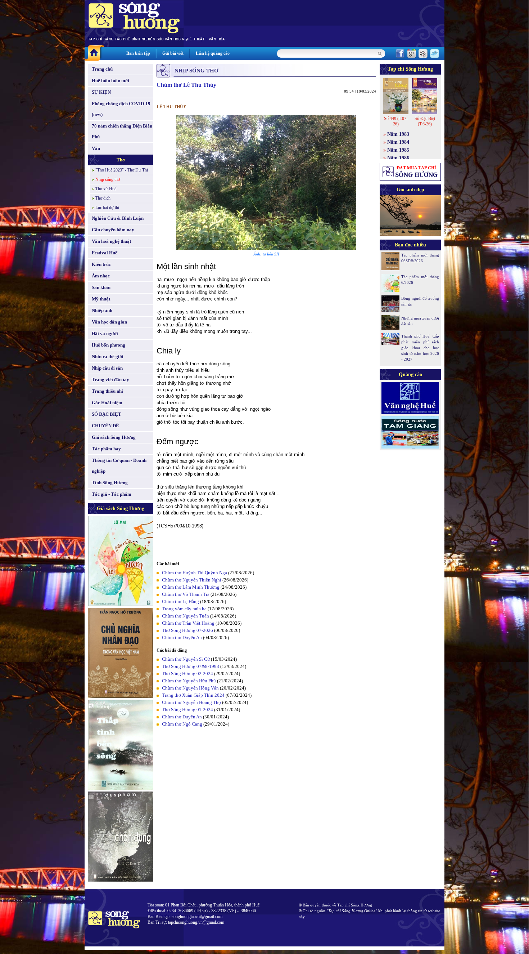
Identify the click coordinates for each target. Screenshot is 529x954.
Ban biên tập (138, 53)
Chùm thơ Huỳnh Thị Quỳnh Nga (194, 572)
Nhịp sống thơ (107, 179)
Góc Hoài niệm (107, 402)
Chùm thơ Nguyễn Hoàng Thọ (191, 702)
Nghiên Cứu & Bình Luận (118, 218)
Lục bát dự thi (107, 207)
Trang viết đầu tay (110, 379)
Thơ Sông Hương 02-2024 (187, 673)
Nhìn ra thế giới (107, 356)
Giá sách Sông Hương (114, 437)
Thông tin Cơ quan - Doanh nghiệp (119, 466)
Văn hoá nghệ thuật (111, 241)
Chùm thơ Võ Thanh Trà (185, 594)
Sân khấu (101, 287)
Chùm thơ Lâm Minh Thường (191, 587)
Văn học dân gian (109, 322)
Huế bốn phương (108, 345)
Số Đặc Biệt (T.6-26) (425, 121)
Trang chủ (102, 69)
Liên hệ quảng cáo (213, 53)
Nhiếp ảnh (102, 310)
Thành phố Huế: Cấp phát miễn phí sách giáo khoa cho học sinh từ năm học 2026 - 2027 (420, 347)
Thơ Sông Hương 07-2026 (187, 630)
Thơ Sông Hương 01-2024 (187, 709)
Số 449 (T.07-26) (396, 121)
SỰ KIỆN (101, 92)
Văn (96, 148)
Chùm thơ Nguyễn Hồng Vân (190, 688)
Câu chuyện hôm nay (113, 229)
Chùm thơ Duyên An (182, 637)
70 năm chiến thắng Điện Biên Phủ (122, 131)
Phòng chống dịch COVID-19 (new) (121, 109)
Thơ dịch (102, 198)
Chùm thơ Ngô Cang (182, 724)
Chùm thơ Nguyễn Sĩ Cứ (186, 659)
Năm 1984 (398, 142)
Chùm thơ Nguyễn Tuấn (185, 616)
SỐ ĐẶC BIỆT (106, 414)
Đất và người (105, 333)
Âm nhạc (101, 275)
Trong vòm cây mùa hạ (184, 608)
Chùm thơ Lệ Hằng (180, 601)
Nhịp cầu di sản (107, 368)
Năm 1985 (398, 150)
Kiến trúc (101, 264)
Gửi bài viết (173, 53)
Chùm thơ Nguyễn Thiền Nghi (191, 580)
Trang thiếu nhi (107, 391)
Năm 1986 (398, 158)
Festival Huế (104, 252)
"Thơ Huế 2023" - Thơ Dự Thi (121, 170)
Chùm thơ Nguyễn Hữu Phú (189, 680)
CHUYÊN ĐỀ (105, 425)
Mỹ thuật (101, 299)
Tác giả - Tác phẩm (111, 494)
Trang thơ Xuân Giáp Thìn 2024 (193, 695)
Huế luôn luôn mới (110, 80)
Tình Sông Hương (110, 482)
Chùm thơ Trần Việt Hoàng (188, 623)
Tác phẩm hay (106, 448)
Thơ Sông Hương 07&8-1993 (190, 666)
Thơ (121, 159)
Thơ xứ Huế (105, 188)
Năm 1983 (398, 134)
